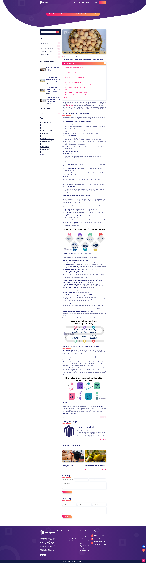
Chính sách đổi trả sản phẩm (84, 546)
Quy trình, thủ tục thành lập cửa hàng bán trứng (74, 77)
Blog (58, 540)
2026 (50, 113)
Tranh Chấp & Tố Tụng (73, 536)
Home (50, 13)
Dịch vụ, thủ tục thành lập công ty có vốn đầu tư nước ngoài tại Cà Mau (53, 99)
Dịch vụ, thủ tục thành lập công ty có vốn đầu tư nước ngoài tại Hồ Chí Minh (53, 89)
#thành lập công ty (45, 146)
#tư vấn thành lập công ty (46, 141)
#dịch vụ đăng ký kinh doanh (47, 143)
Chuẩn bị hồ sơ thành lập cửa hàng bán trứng (74, 75)
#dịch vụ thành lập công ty (46, 122)
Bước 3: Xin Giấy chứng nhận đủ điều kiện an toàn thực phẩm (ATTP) (80, 84)
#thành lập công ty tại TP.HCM (47, 135)
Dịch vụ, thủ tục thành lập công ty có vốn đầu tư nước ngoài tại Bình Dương (53, 79)
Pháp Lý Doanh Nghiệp (73, 538)
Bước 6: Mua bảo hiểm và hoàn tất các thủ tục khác (76, 92)
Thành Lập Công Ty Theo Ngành (60, 13)
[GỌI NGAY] (143, 550)
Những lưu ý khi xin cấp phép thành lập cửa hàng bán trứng (77, 94)
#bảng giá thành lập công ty (47, 130)
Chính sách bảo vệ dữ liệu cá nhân (84, 551)
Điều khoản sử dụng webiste (84, 537)
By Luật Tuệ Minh (75, 56)
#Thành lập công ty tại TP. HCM (48, 138)
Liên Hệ (102, 2)
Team (59, 538)
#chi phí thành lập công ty (46, 127)
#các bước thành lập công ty (47, 125)
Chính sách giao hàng (84, 540)
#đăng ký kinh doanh (45, 149)
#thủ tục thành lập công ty (46, 133)
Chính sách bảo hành (84, 548)
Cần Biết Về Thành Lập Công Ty (50, 48)
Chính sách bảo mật (84, 534)
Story (59, 542)
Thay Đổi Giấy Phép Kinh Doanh (50, 51)
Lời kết (65, 97)
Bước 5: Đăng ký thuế (69, 89)
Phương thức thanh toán (84, 543)
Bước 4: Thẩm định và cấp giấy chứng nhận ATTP (75, 87)
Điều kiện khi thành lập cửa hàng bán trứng (73, 67)
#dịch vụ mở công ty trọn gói (47, 151)
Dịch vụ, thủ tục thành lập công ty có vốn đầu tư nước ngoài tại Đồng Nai (53, 69)
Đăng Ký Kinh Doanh (50, 43)
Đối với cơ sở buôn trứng (70, 72)
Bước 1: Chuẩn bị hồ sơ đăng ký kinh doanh (74, 79)
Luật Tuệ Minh (69, 105)
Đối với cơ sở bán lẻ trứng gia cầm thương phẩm (75, 70)
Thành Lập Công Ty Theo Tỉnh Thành (50, 56)
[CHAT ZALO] (143, 546)
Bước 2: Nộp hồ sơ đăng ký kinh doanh (73, 82)
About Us (59, 536)
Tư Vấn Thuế (71, 540)
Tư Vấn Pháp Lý (72, 534)
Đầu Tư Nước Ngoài (50, 54)
